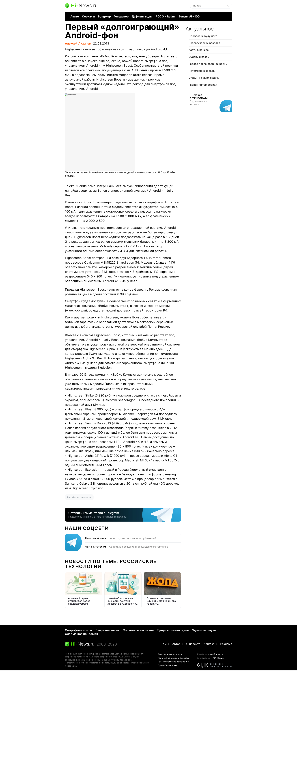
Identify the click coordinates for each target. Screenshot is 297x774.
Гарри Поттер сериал (203, 84)
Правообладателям (167, 665)
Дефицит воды (142, 16)
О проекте (193, 644)
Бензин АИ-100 (189, 16)
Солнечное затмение (138, 630)
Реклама (226, 644)
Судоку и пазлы (199, 56)
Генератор (121, 16)
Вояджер (104, 16)
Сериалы (88, 16)
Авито (74, 16)
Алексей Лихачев (78, 43)
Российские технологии (79, 497)
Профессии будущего (203, 36)
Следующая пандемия (81, 633)
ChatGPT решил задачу (204, 77)
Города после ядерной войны (208, 63)
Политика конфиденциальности (173, 658)
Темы (165, 644)
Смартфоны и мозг (78, 630)
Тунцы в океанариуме (173, 630)
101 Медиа (218, 658)
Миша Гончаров (215, 654)
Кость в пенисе (199, 49)
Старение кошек (107, 630)
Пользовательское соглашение (173, 661)
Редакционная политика (170, 654)
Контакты (210, 644)
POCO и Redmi (165, 16)
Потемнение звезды (202, 70)
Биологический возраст (204, 43)
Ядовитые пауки (204, 630)
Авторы (177, 644)
